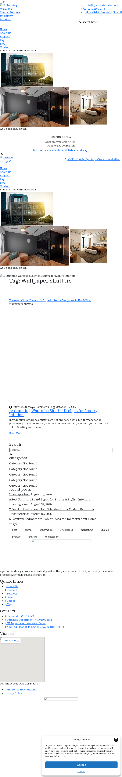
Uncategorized (19, 494)
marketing (87, 530)
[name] (80, 18)
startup (33, 536)
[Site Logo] (0, 25)
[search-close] (2, 154)
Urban (72, 150)
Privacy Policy (13, 693)
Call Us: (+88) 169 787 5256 (83, 159)
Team (9, 597)
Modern (38, 150)
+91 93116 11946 (95, 8)
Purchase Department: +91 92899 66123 (29, 619)
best (14, 530)
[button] (116, 739)
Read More (16, 433)
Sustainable (61, 150)
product (16, 536)
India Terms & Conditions (20, 689)
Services (11, 593)
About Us (5, 33)
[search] (11, 454)
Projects (5, 36)
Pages (3, 40)
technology (51, 536)
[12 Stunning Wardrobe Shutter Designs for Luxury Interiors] (10, 13)
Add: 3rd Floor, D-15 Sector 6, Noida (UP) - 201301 (36, 627)
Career (10, 600)
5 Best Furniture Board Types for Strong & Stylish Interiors (49, 499)
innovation (46, 530)
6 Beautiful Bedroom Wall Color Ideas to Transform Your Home (52, 518)
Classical (48, 150)
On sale (104, 530)
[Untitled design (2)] (10, 159)
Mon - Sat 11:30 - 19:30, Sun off (103, 12)
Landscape (82, 150)
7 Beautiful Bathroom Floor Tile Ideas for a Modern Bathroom (51, 509)
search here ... (90, 22)
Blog (2, 43)
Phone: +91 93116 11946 (20, 616)
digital (28, 530)
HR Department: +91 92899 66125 (26, 623)
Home (3, 29)
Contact (5, 47)
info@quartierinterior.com (101, 5)
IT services (66, 530)
